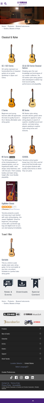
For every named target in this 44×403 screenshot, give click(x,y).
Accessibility (16, 385)
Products (4, 329)
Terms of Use (15, 383)
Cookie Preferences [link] (8, 372)
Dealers (4, 349)
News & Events (6, 334)
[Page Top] (33, 400)
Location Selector (16, 363)
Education (4, 338)
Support (4, 354)
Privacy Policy (6, 385)
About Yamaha (6, 359)
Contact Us (5, 383)
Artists (4, 344)
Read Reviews (15, 209)
